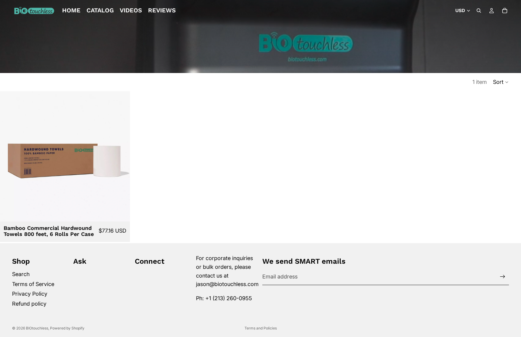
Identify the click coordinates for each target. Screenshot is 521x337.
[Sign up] (502, 276)
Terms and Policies (261, 328)
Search (21, 274)
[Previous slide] (9, 156)
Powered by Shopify (67, 328)
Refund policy (29, 303)
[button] (501, 82)
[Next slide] (121, 156)
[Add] (120, 212)
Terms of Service (33, 284)
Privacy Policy (29, 294)
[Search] (478, 10)
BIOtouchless (37, 328)
